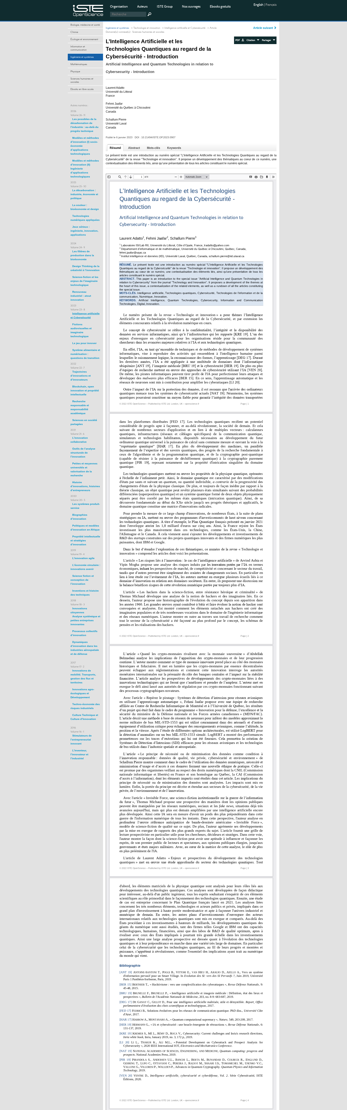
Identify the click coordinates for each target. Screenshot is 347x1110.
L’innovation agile (83, 558)
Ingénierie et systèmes (82, 57)
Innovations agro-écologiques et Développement (82, 693)
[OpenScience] (88, 10)
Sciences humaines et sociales (81, 80)
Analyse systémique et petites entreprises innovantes (85, 620)
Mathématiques (78, 64)
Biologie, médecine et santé (85, 25)
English (259, 5)
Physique (75, 71)
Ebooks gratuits (220, 6)
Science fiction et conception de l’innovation (82, 579)
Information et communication (78, 48)
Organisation (119, 6)
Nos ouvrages (191, 6)
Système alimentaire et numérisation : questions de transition (85, 354)
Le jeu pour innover (84, 343)
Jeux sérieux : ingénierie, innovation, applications (84, 230)
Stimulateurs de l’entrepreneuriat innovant (81, 739)
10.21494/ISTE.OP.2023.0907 (158, 137)
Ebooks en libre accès (82, 89)
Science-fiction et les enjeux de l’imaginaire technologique (84, 281)
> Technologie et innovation (145, 28)
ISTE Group (165, 6)
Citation (252, 40)
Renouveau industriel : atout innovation (80, 295)
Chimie (74, 32)
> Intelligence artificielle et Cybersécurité (183, 28)
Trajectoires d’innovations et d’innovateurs (80, 375)
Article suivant (263, 27)
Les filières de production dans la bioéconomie (82, 255)
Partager (267, 40)
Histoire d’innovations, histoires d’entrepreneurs (85, 486)
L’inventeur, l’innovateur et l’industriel (79, 754)
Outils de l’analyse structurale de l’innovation (82, 452)
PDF (238, 40)
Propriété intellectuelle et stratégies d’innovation (85, 540)
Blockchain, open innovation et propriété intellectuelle (84, 390)
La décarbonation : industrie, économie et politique (84, 194)
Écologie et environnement (84, 39)
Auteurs (142, 6)
